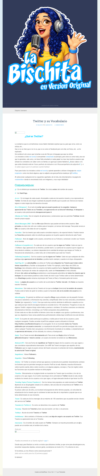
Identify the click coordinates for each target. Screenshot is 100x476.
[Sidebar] (5, 106)
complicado (50, 157)
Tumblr (34, 302)
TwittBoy (75, 173)
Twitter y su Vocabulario (50, 121)
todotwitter (19, 179)
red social (32, 157)
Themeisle (62, 472)
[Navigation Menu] (95, 106)
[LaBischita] (50, 51)
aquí (45, 441)
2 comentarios (59, 125)
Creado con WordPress (41, 472)
